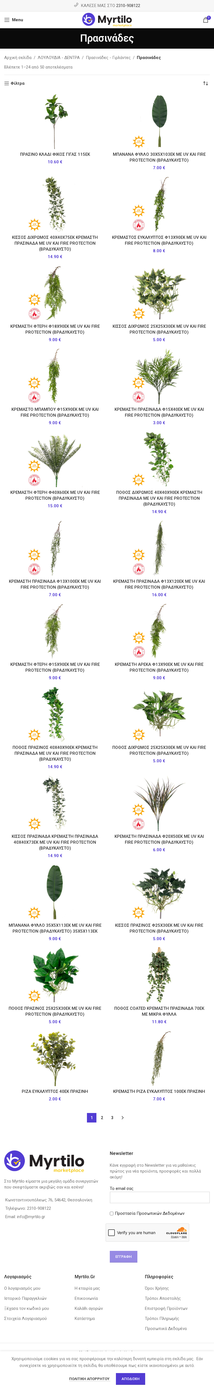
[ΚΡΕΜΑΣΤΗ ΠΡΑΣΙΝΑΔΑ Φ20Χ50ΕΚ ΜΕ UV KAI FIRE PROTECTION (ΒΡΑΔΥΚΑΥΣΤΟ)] (159, 803)
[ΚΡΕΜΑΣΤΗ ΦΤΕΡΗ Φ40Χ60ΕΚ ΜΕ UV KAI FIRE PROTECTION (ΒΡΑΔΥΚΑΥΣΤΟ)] (55, 459)
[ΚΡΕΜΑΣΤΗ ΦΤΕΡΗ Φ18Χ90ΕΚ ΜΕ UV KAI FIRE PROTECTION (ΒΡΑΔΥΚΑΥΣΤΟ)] (55, 293)
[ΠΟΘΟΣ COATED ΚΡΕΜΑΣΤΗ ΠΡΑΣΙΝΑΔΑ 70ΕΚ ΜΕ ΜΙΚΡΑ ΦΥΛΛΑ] (159, 975)
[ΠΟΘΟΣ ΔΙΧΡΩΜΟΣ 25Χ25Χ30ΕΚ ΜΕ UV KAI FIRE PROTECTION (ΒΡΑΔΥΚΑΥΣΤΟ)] (159, 714)
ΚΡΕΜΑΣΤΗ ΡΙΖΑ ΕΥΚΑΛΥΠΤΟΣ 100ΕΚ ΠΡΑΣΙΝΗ (159, 1091)
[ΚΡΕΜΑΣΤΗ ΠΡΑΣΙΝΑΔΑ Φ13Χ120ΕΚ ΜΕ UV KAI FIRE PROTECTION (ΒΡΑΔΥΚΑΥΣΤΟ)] (159, 548)
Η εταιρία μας (87, 1288)
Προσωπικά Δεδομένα (166, 1328)
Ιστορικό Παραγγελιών (25, 1298)
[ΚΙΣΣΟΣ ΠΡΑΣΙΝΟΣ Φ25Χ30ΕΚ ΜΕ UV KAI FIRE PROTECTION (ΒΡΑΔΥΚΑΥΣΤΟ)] (159, 892)
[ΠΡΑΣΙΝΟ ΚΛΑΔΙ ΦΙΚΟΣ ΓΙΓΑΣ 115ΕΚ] (55, 121)
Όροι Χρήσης (157, 1288)
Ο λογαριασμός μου (22, 1288)
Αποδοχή (130, 1379)
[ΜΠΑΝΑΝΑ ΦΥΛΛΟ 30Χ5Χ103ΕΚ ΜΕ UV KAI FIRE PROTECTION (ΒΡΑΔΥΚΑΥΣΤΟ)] (159, 121)
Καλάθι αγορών (89, 1308)
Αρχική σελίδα (17, 57)
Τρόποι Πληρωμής (162, 1318)
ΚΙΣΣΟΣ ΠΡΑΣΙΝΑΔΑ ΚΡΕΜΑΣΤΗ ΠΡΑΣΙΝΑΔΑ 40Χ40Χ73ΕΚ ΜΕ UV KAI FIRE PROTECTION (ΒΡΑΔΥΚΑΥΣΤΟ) (55, 842)
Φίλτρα (18, 83)
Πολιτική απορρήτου (89, 1379)
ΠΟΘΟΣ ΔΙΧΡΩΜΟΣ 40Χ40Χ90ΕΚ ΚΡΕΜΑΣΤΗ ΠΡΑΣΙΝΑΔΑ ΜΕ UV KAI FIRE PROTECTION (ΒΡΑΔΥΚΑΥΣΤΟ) (159, 498)
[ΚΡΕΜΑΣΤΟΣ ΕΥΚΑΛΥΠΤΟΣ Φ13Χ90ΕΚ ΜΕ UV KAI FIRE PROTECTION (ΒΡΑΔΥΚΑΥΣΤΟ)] (159, 204)
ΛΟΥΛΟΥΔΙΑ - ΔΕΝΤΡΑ (59, 57)
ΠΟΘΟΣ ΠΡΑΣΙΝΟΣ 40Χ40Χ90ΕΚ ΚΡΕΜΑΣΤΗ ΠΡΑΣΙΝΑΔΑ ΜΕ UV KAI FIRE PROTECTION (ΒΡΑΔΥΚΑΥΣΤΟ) (55, 753)
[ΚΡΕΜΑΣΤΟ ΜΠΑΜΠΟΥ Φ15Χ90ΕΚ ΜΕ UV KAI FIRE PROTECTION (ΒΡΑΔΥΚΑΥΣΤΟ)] (55, 376)
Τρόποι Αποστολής (163, 1298)
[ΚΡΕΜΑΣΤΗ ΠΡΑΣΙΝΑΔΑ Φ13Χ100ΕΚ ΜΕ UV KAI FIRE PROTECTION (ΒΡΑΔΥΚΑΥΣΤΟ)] (55, 548)
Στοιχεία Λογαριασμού (25, 1318)
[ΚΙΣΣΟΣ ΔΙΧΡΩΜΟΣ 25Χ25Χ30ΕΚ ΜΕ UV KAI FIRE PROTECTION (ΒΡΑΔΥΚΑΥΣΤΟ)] (159, 293)
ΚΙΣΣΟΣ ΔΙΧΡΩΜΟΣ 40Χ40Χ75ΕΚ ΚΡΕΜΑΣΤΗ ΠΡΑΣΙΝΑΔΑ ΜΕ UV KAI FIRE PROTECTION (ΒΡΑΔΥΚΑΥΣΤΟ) (55, 243)
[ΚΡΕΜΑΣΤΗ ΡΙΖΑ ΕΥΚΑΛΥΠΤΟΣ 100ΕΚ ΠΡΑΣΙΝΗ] (159, 1058)
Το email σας (121, 1188)
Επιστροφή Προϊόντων (166, 1308)
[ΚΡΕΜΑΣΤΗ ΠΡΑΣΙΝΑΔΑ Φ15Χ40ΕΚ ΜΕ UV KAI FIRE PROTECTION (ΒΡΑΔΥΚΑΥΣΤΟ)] (159, 376)
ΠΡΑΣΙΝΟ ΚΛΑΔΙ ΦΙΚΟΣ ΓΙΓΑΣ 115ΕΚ (55, 154)
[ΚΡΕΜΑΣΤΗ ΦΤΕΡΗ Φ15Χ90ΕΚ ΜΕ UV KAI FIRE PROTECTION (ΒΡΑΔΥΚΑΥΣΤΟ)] (55, 631)
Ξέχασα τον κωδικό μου (26, 1308)
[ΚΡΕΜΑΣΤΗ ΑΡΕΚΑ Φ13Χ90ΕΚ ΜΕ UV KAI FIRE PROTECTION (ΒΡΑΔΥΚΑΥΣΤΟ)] (159, 631)
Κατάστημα (85, 1318)
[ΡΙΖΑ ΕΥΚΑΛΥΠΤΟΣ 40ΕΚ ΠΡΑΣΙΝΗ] (55, 1058)
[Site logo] (107, 19)
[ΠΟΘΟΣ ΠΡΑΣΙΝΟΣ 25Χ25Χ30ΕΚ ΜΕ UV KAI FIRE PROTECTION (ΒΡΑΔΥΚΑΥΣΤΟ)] (55, 975)
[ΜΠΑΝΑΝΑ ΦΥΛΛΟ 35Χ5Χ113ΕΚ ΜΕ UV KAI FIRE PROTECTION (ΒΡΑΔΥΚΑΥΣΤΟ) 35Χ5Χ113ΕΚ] (55, 892)
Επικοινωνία (86, 1298)
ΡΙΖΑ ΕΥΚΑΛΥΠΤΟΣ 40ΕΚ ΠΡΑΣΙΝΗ (55, 1091)
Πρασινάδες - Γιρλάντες (108, 57)
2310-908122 (128, 5)
